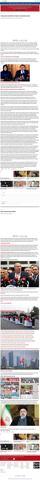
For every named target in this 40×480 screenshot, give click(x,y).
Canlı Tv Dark (9, 462)
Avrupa (14, 3)
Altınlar (22, 462)
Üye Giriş (1, 469)
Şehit (7, 431)
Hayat (26, 3)
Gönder (3, 203)
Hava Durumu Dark (3, 462)
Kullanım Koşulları (26, 478)
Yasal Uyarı (30, 478)
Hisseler (22, 465)
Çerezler (20, 478)
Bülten (17, 3)
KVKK (22, 478)
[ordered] (13, 203)
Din (20, 3)
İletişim (13, 478)
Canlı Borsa (15, 462)
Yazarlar (27, 465)
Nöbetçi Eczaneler (10, 465)
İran (1, 431)
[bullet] (14, 203)
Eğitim (23, 3)
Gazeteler (27, 466)
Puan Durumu (16, 465)
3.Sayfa (10, 3)
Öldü (4, 431)
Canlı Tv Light (2, 465)
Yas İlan (13, 431)
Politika (29, 3)
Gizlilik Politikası (16, 478)
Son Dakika (9, 466)
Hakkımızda (9, 478)
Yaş (9, 431)
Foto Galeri (27, 462)
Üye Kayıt (1, 470)
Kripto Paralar (23, 466)
